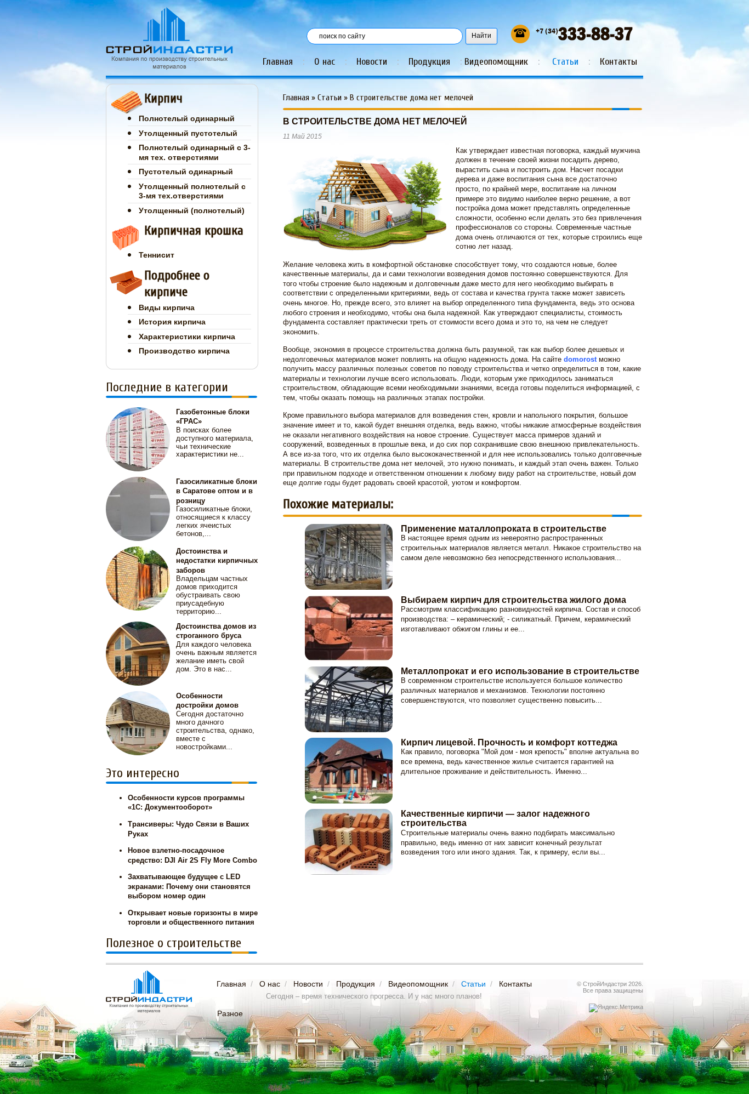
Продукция (429, 61)
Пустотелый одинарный (186, 171)
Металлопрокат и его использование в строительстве (520, 671)
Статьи (565, 61)
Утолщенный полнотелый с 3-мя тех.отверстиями (192, 191)
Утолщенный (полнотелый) (192, 210)
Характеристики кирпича (187, 336)
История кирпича (172, 321)
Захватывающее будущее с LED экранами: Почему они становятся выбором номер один (189, 886)
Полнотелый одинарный (187, 118)
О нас (324, 61)
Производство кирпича (184, 350)
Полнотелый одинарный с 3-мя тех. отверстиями (195, 152)
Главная (278, 61)
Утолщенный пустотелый (188, 133)
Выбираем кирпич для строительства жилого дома (513, 600)
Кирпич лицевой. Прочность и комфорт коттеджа (509, 742)
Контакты (618, 61)
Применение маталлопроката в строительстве (503, 528)
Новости (371, 61)
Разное (230, 1013)
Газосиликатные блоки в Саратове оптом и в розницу (216, 491)
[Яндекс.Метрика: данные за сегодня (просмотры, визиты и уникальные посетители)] (616, 1008)
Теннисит (156, 254)
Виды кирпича (167, 307)
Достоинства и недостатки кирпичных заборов (217, 560)
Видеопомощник (496, 61)
